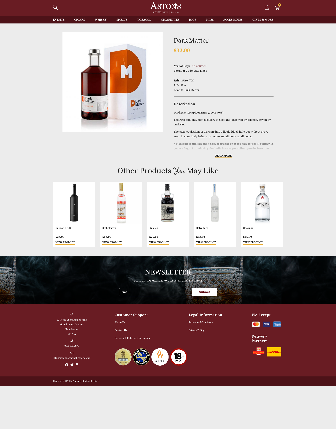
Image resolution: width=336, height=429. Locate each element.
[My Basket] (278, 8)
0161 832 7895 (71, 346)
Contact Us (121, 330)
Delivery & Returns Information (133, 338)
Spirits (121, 20)
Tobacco (144, 20)
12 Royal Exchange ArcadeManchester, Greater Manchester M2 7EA (72, 327)
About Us (120, 322)
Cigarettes (170, 20)
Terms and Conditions (201, 322)
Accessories (233, 20)
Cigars (79, 20)
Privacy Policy (196, 330)
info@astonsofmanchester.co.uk (71, 358)
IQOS (192, 20)
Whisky (101, 20)
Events (59, 20)
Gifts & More (262, 20)
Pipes (210, 20)
